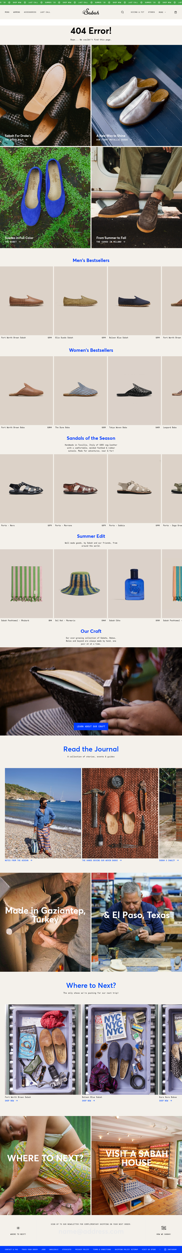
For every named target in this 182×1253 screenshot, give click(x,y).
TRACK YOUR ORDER (30, 1249)
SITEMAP (134, 1249)
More (161, 12)
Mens (7, 12)
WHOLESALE (54, 1249)
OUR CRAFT (137, 930)
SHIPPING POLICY (122, 1249)
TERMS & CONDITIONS (102, 1249)
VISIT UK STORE (149, 1249)
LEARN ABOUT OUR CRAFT (91, 726)
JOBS (44, 1249)
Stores (151, 12)
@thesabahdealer (45, 1173)
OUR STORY (45, 935)
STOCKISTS (66, 1249)
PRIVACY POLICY (82, 1249)
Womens (16, 12)
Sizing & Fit (137, 12)
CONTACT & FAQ (11, 1249)
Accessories (30, 12)
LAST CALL (45, 12)
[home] (90, 14)
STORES (137, 1178)
